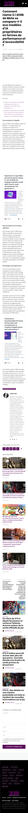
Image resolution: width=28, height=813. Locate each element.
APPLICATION (17, 783)
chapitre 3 (4, 772)
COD (19, 772)
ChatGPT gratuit (14, 780)
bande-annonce (12, 772)
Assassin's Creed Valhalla (7, 778)
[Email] (14, 448)
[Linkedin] (14, 439)
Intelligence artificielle (9, 389)
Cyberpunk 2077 (19, 775)
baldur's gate (5, 786)
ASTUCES (22, 780)
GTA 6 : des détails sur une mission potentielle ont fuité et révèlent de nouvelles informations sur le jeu (13, 495)
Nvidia (9, 125)
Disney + (15, 769)
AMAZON (4, 783)
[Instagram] (12, 439)
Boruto (10, 783)
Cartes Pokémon (14, 767)
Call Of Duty (4, 775)
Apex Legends (5, 780)
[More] (21, 448)
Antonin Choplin (9, 630)
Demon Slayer (5, 767)
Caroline (20, 49)
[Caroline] (6, 416)
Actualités (5, 651)
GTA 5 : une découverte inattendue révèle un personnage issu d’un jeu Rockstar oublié (13, 567)
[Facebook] (10, 439)
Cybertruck (21, 769)
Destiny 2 (12, 775)
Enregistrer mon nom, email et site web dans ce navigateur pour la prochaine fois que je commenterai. (13, 740)
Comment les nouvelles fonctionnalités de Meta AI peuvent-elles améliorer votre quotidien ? (8, 585)
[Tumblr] (17, 448)
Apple (16, 778)
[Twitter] (16, 439)
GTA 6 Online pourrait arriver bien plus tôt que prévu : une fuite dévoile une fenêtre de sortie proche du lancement (14, 659)
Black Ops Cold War (6, 769)
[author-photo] (4, 631)
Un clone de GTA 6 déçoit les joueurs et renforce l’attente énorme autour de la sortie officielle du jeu (13, 623)
